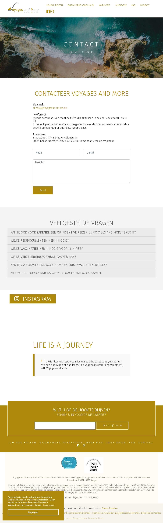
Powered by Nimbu (96, 518)
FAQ (133, 5)
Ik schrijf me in (112, 425)
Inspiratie (121, 5)
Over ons (104, 5)
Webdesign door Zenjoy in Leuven (73, 518)
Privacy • (105, 508)
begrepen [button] (33, 512)
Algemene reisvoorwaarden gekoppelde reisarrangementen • (116, 513)
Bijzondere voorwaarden (151, 513)
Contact (144, 5)
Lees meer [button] (48, 505)
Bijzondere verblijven (81, 5)
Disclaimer (113, 508)
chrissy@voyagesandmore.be (50, 107)
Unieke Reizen (54, 5)
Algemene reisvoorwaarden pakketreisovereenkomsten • (69, 513)
